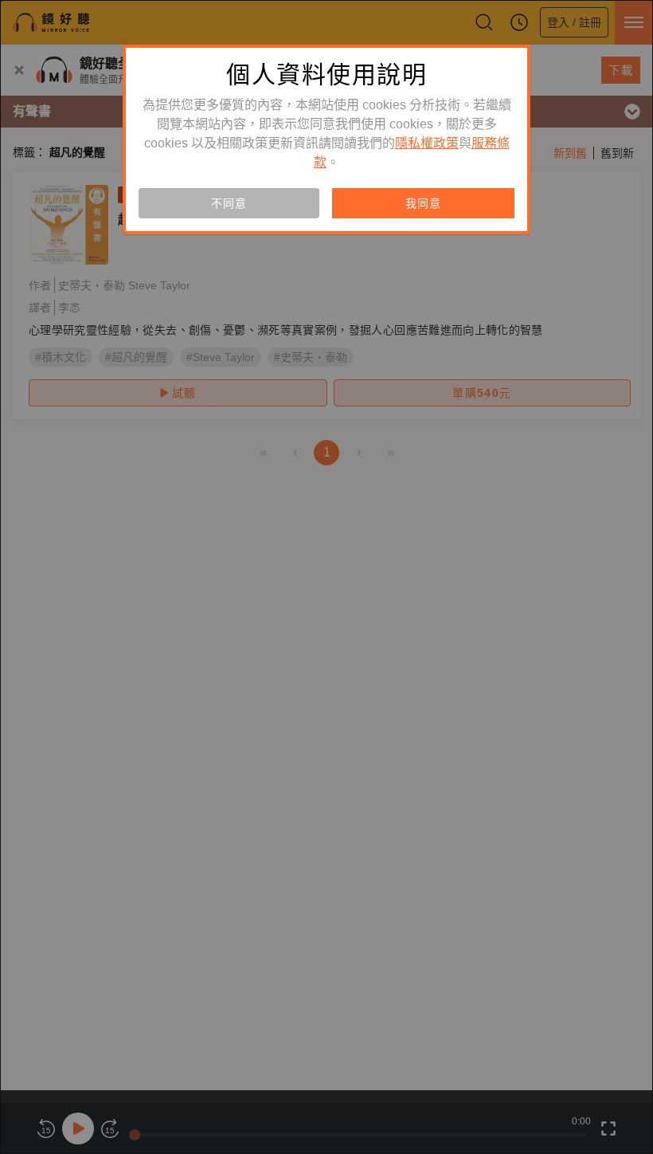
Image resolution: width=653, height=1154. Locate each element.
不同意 (228, 203)
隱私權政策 (427, 143)
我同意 (422, 203)
